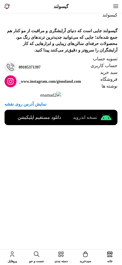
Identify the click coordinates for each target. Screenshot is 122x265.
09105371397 (30, 67)
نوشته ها (109, 86)
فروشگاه (108, 79)
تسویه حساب (105, 58)
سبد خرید (108, 72)
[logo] (108, 16)
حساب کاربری (104, 65)
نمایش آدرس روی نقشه (26, 104)
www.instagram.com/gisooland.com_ (50, 81)
